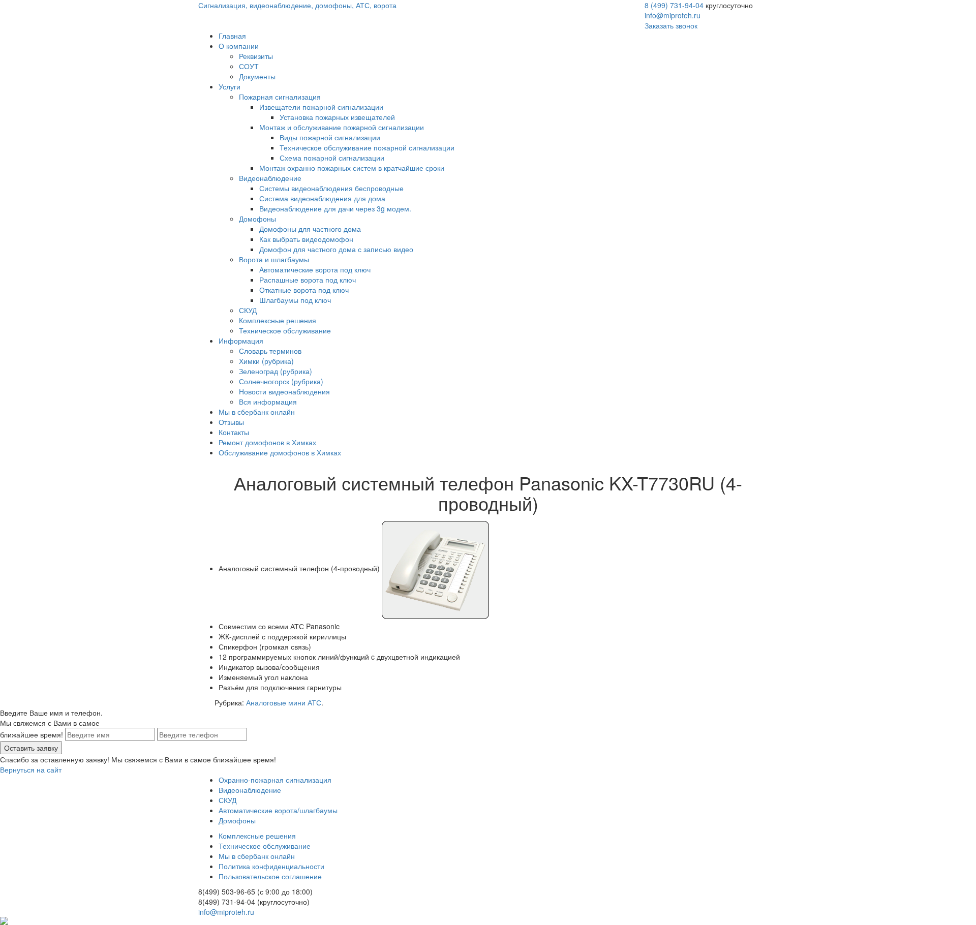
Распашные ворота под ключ (307, 279)
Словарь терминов (270, 351)
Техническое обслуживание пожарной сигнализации (367, 147)
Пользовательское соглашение (270, 876)
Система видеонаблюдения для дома (322, 198)
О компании (239, 46)
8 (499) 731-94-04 (674, 5)
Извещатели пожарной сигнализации (321, 107)
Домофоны (257, 218)
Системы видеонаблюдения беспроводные (331, 188)
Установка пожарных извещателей (337, 117)
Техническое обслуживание (285, 330)
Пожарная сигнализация (280, 96)
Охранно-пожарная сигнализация (275, 780)
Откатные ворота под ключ (304, 290)
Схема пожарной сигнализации (332, 157)
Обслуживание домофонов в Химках (280, 452)
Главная (232, 35)
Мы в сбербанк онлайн (257, 412)
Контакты (234, 432)
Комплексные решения (277, 320)
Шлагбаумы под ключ (295, 300)
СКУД (248, 310)
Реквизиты (256, 56)
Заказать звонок (671, 25)
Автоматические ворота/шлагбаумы (278, 810)
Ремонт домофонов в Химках (267, 442)
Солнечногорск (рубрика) (281, 381)
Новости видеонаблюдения (284, 391)
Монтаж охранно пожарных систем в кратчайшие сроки (351, 168)
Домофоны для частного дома (310, 229)
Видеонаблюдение (270, 178)
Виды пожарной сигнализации (330, 137)
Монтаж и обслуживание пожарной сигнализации (341, 127)
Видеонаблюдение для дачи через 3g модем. (335, 208)
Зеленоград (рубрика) (275, 371)
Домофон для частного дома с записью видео (336, 249)
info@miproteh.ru (672, 15)
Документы (257, 76)
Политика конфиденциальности (271, 866)
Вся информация (268, 401)
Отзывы (231, 422)
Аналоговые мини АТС (283, 702)
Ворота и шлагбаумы (274, 259)
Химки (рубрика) (266, 361)
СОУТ (249, 66)
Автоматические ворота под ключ (315, 269)
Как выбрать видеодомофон (306, 239)
